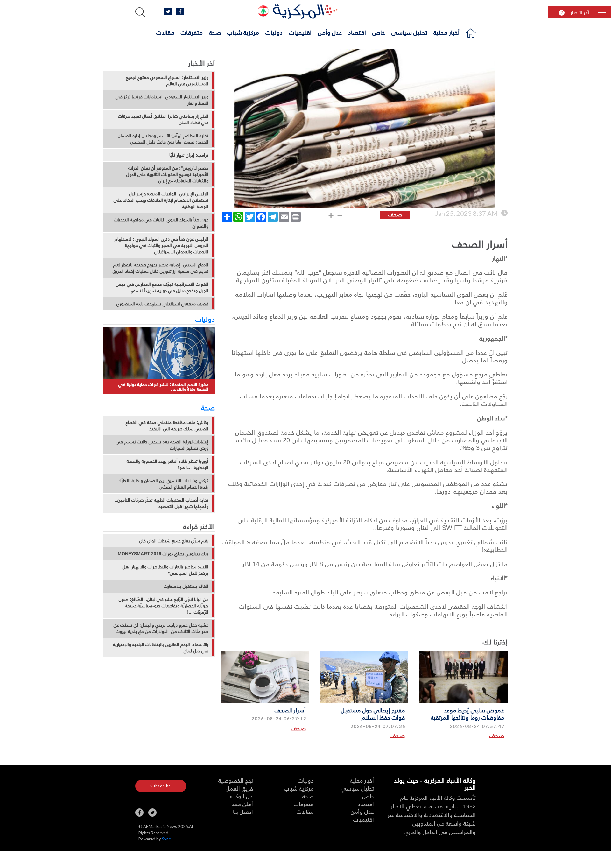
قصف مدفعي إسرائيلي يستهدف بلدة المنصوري (162, 303)
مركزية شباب (243, 32)
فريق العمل (239, 788)
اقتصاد (357, 32)
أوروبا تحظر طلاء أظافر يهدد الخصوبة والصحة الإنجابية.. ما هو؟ (167, 464)
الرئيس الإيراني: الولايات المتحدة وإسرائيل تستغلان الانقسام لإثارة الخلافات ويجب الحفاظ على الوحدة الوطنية (161, 200)
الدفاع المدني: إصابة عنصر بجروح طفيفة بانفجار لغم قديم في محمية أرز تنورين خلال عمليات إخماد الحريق (160, 268)
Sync (166, 838)
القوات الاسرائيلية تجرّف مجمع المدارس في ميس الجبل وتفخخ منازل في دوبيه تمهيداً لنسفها (162, 287)
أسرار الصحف (290, 709)
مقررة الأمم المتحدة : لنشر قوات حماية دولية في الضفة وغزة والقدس (163, 387)
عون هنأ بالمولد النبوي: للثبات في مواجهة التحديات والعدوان (161, 222)
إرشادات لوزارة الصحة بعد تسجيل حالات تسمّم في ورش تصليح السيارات (162, 445)
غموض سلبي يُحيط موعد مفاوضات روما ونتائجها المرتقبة (467, 713)
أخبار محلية (446, 32)
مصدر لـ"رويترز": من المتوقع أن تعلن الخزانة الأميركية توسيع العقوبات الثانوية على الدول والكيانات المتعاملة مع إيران (167, 174)
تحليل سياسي (409, 32)
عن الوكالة (241, 795)
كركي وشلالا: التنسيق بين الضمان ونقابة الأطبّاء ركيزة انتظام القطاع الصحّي (163, 483)
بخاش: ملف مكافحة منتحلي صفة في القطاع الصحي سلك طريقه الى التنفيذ (167, 425)
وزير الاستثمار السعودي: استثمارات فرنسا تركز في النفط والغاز (162, 100)
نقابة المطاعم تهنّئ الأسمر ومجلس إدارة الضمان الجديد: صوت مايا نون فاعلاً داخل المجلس (163, 138)
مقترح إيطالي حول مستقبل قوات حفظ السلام (373, 713)
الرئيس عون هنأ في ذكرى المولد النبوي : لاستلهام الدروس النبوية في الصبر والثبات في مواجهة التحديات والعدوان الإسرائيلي (161, 245)
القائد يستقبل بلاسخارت (186, 586)
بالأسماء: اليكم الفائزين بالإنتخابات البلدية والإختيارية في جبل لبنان (160, 647)
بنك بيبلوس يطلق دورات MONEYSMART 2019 (163, 554)
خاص (378, 32)
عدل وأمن (330, 32)
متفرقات (192, 32)
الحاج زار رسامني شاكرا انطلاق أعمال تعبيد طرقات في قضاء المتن (163, 119)
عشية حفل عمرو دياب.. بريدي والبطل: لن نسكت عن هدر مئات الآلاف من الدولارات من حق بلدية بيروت (161, 628)
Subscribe (160, 786)
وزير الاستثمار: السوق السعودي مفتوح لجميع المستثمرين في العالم (167, 80)
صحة (215, 32)
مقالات (165, 32)
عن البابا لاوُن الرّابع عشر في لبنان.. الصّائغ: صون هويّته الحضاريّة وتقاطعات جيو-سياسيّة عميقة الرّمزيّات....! (163, 605)
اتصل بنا (243, 811)
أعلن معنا (242, 803)
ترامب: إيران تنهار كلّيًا (188, 155)
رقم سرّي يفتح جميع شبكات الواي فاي (173, 541)
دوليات (274, 32)
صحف (496, 735)
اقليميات (300, 32)
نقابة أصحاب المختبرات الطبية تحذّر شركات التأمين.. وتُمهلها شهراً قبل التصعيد (161, 503)
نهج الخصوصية (235, 780)
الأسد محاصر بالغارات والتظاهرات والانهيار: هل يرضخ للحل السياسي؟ (165, 570)
